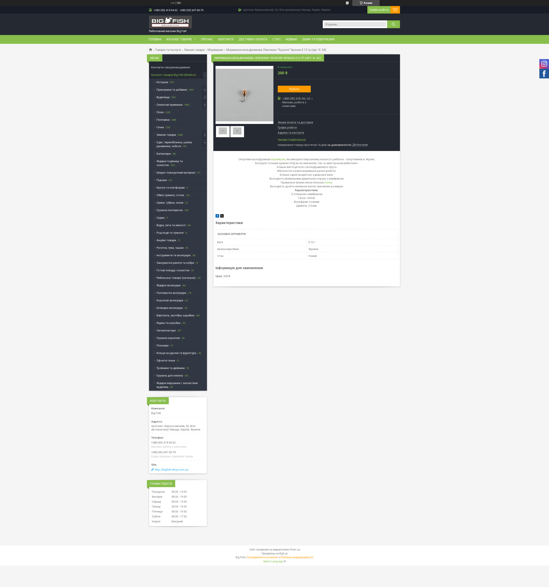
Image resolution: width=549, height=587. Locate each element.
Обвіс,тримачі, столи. (171, 195)
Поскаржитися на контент (263, 557)
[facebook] (217, 216)
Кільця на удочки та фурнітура (176, 353)
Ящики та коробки (168, 323)
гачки (328, 182)
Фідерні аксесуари (169, 285)
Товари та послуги (168, 50)
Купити (294, 89)
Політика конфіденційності (297, 557)
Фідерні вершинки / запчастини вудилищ (177, 385)
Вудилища (163, 97)
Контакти (226, 39)
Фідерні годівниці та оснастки (170, 163)
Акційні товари (166, 240)
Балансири (164, 153)
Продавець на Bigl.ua (275, 553)
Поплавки (163, 119)
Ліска (160, 112)
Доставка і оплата (253, 39)
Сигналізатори (166, 330)
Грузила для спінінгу (170, 375)
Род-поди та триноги (170, 232)
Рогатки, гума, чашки (170, 247)
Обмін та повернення (318, 39)
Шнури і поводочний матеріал (176, 172)
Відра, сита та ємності (171, 225)
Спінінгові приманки (169, 104)
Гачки (160, 127)
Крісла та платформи (171, 187)
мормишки (278, 159)
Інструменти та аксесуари (173, 255)
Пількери (163, 345)
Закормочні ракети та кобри (175, 262)
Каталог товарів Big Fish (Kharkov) (173, 74)
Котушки (162, 82)
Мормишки (215, 50)
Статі (277, 39)
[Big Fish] (170, 22)
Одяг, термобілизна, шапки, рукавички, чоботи (174, 144)
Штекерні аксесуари (170, 308)
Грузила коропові (168, 338)
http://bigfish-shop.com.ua (171, 469)
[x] (222, 216)
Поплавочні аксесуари (171, 292)
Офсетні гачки (166, 360)
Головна (154, 39)
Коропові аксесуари (170, 300)
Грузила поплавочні (170, 210)
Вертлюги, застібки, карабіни (175, 315)
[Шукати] (393, 24)
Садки (160, 217)
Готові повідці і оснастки (173, 270)
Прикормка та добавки (172, 89)
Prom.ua (295, 549)
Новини (291, 39)
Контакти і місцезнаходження (170, 67)
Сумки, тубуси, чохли (170, 202)
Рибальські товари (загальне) (176, 277)
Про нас (207, 39)
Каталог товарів (179, 39)
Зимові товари (194, 50)
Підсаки (162, 180)
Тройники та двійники (171, 368)
